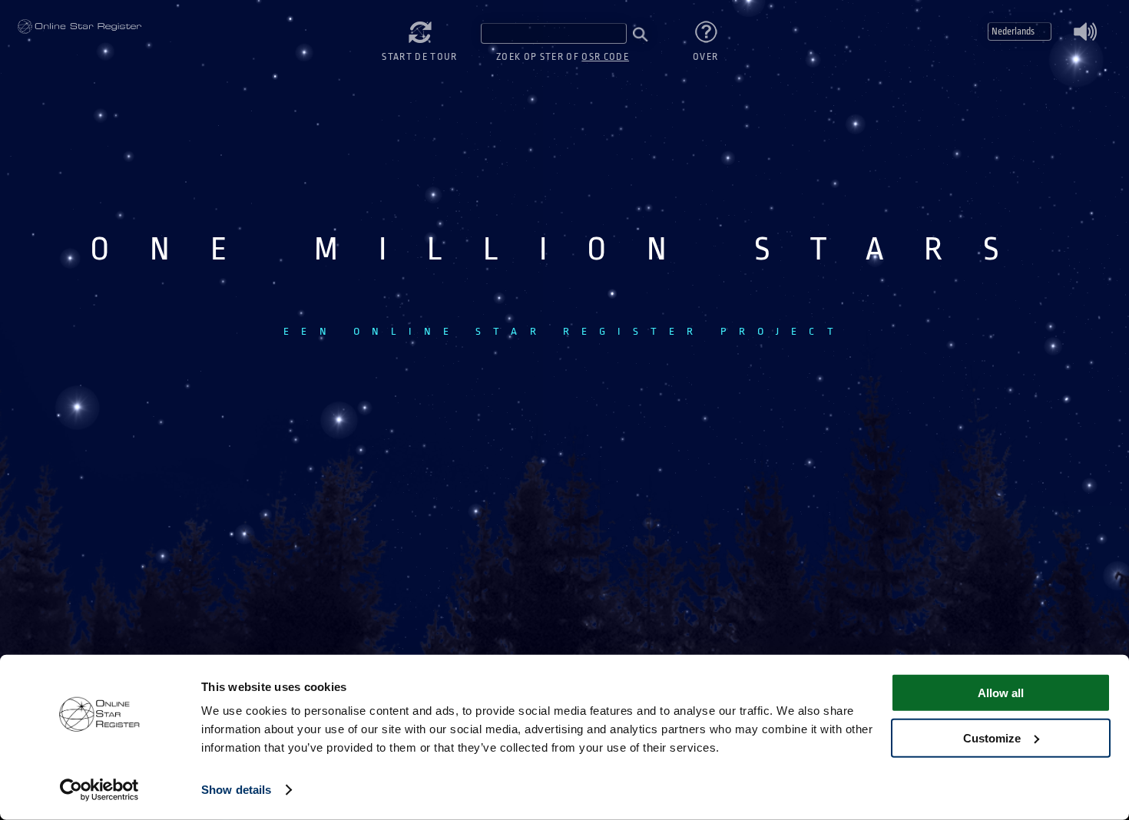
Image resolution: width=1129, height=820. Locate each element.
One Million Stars (79, 27)
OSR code (605, 56)
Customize (992, 737)
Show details (236, 789)
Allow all (1001, 692)
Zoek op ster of (562, 56)
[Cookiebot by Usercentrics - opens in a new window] (99, 790)
